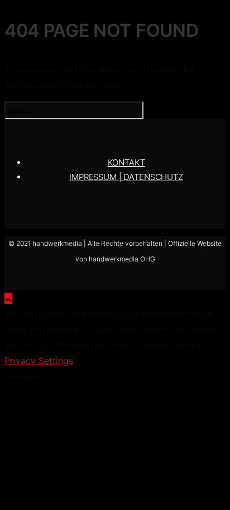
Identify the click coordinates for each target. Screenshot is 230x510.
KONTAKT (126, 162)
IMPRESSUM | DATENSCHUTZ (126, 177)
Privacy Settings (38, 360)
